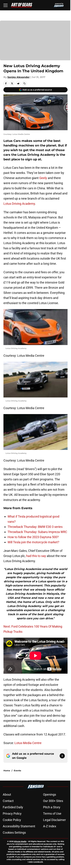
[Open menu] (5, 5)
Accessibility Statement (19, 826)
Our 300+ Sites (53, 801)
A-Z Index (49, 826)
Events (17, 770)
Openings (49, 794)
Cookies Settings (14, 832)
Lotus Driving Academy (19, 203)
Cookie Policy (12, 820)
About (7, 794)
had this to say (36, 556)
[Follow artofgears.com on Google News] (62, 755)
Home (6, 770)
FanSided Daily (13, 807)
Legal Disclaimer (54, 820)
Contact (8, 801)
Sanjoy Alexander (18, 77)
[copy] (24, 83)
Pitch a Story (51, 807)
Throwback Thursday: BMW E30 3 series (35, 527)
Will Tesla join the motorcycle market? (33, 542)
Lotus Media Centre (28, 743)
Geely (43, 178)
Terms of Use (52, 813)
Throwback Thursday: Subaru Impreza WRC (37, 532)
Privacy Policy (12, 813)
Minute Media (20, 841)
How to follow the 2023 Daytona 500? (33, 537)
